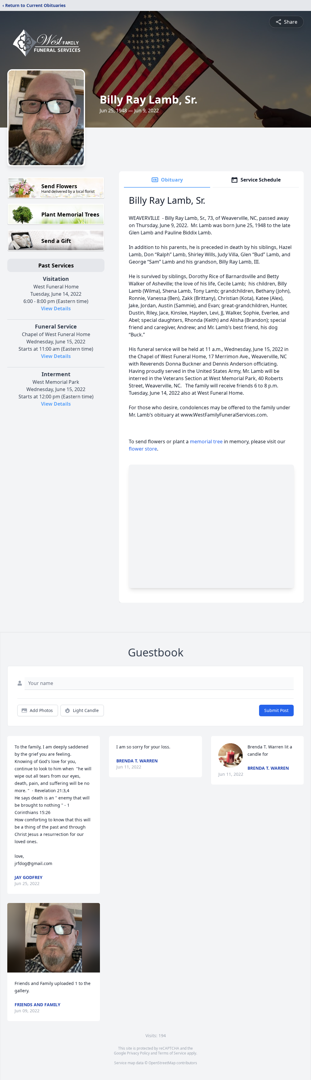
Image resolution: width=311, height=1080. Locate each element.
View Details (56, 308)
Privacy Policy (138, 1053)
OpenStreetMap (162, 1062)
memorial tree (206, 441)
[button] (53, 938)
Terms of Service (172, 1053)
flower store (143, 448)
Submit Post (276, 710)
